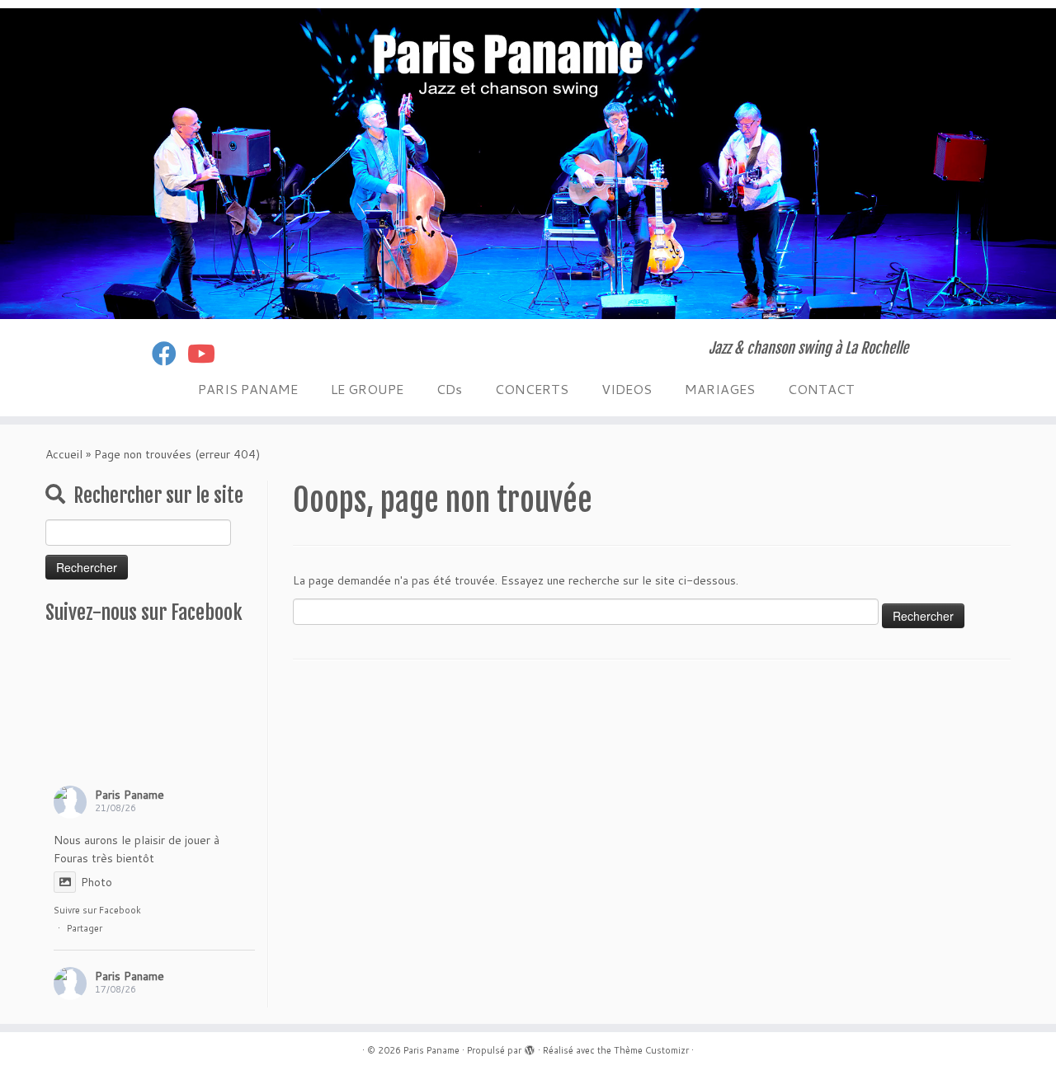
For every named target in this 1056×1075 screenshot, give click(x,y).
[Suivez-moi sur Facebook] (169, 353)
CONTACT (821, 388)
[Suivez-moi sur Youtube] (206, 353)
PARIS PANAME (248, 388)
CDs (449, 388)
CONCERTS (531, 388)
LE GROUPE (367, 388)
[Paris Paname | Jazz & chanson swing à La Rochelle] (528, 163)
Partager (84, 928)
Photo (96, 882)
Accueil (63, 454)
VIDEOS (626, 388)
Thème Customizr (651, 1050)
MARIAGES (720, 388)
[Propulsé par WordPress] (529, 1047)
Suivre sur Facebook (97, 910)
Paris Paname (129, 794)
